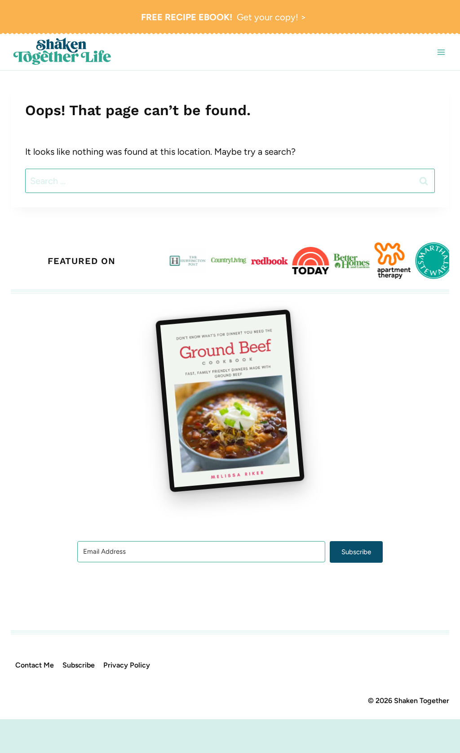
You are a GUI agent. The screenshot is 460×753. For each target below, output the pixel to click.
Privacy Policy (126, 665)
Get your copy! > (223, 17)
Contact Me (34, 665)
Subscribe (78, 665)
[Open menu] (441, 52)
